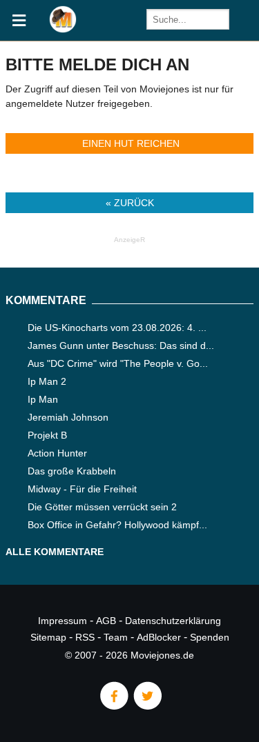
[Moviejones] (63, 29)
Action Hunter (57, 453)
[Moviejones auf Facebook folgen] (113, 706)
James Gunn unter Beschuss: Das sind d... (121, 345)
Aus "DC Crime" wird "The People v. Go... (118, 363)
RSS (85, 637)
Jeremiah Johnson (68, 417)
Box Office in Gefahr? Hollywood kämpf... (117, 524)
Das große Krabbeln (72, 471)
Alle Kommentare (55, 551)
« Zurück (130, 202)
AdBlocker (159, 637)
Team (116, 637)
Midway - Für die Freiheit (82, 488)
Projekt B (47, 435)
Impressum (62, 620)
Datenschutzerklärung (173, 620)
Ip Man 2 (47, 381)
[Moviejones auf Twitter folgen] (146, 706)
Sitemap (48, 637)
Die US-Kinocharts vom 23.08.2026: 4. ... (117, 327)
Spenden (209, 637)
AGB (106, 620)
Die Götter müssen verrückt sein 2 (102, 506)
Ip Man (43, 399)
